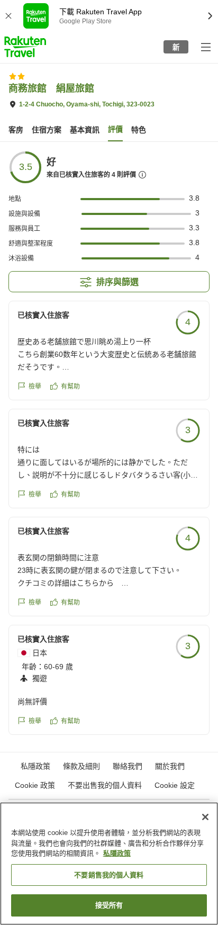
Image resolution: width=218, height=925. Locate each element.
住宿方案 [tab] (46, 129)
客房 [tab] (15, 129)
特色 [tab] (138, 129)
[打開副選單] (205, 46)
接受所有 (109, 905)
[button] (25, 46)
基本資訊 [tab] (84, 129)
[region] (109, 863)
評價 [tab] (115, 129)
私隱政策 (117, 853)
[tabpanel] (109, 447)
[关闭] (205, 817)
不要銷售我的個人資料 (108, 875)
